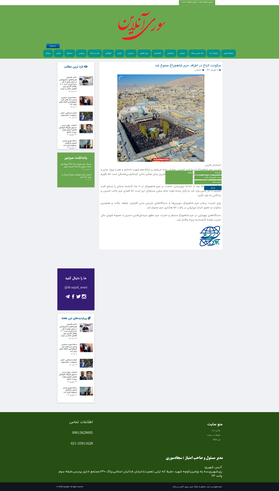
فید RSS (216, 439)
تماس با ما (216, 430)
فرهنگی (108, 53)
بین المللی (144, 53)
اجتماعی (170, 53)
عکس (58, 53)
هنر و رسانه (94, 53)
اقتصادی (157, 53)
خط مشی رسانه (197, 53)
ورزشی (81, 53)
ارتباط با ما (214, 53)
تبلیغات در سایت (213, 435)
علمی (119, 53)
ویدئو (48, 53)
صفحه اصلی (228, 53)
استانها (69, 53)
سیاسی (131, 53)
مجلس (182, 53)
